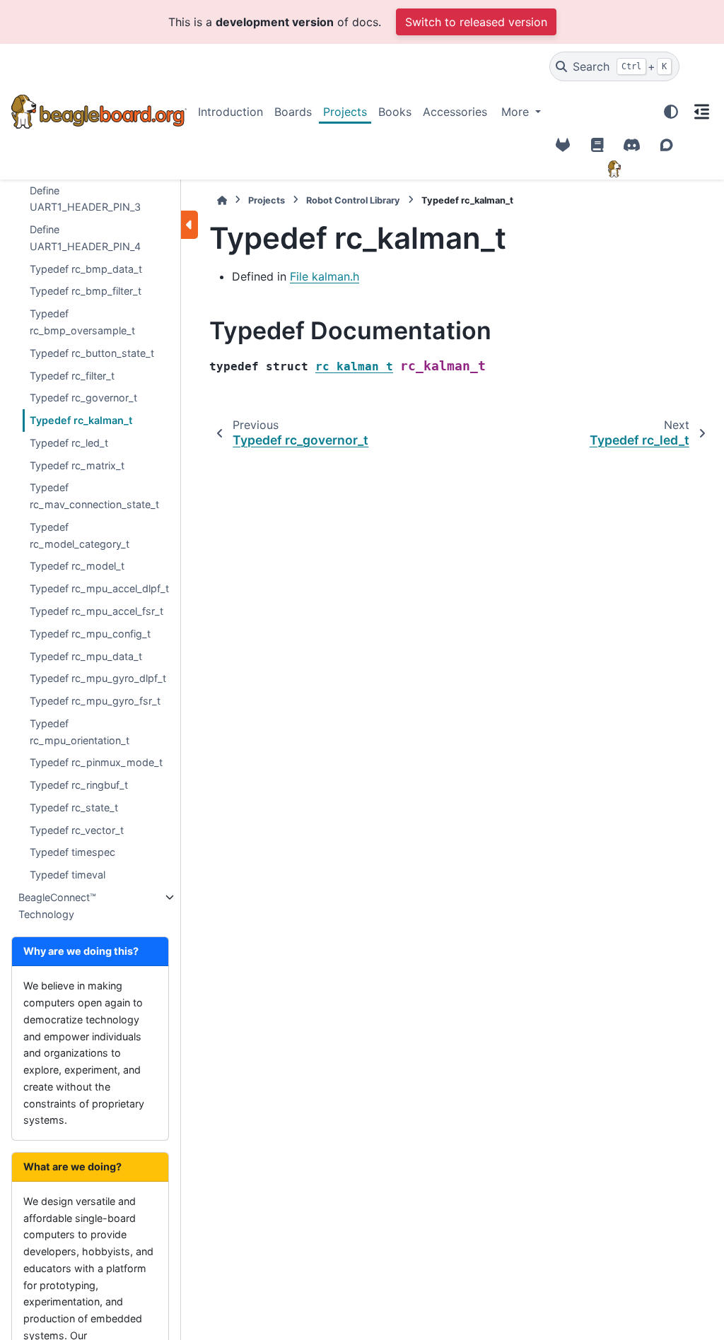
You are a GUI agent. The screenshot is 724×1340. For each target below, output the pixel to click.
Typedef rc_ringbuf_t (79, 785)
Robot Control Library (353, 200)
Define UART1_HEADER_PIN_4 (85, 237)
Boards (293, 112)
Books (394, 112)
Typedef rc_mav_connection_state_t (94, 495)
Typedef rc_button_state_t (92, 353)
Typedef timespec (72, 852)
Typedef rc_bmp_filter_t (85, 291)
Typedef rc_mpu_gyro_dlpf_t (98, 678)
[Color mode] (670, 112)
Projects (345, 112)
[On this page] (702, 112)
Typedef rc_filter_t (72, 376)
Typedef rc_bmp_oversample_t (82, 321)
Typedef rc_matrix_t (77, 465)
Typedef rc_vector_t (77, 830)
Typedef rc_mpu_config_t (90, 634)
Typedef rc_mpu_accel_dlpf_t (99, 588)
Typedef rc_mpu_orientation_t (79, 731)
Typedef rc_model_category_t (79, 535)
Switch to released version (476, 22)
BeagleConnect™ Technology (57, 905)
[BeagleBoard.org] (614, 169)
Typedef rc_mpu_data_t (86, 656)
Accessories (455, 112)
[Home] (222, 200)
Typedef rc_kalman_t (81, 420)
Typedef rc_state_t (74, 807)
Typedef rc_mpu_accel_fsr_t (96, 611)
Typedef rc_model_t (77, 566)
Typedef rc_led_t (69, 443)
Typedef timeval (67, 875)
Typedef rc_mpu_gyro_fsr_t (95, 701)
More (516, 112)
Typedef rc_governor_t (83, 398)
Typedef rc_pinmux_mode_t (96, 762)
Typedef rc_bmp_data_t (86, 269)
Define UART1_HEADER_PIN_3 (85, 198)
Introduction (230, 112)
